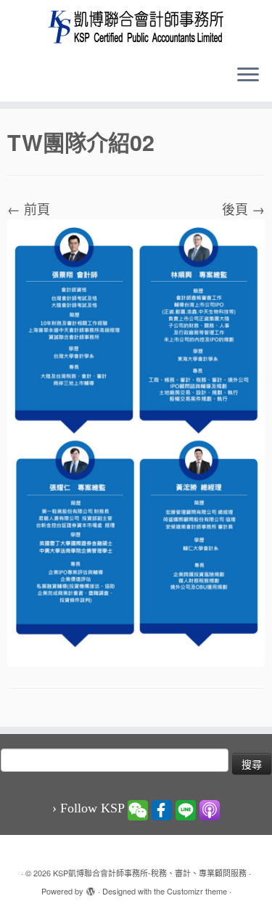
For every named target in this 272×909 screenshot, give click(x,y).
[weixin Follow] (138, 809)
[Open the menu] (248, 75)
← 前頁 (28, 208)
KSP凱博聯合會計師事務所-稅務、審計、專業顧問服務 (150, 873)
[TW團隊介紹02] (136, 440)
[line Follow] (186, 809)
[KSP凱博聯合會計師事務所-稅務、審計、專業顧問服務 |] (136, 26)
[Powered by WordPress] (91, 888)
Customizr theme (197, 891)
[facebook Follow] (162, 809)
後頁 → (243, 208)
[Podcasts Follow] (209, 809)
